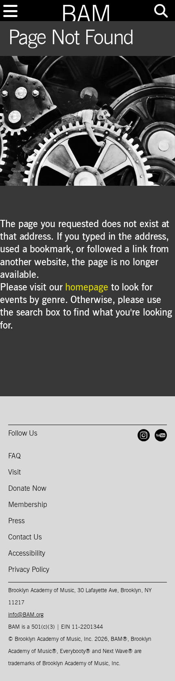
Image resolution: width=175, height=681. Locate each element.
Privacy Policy (28, 570)
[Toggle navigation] (10, 11)
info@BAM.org (26, 615)
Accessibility (26, 553)
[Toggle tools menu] (161, 11)
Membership (27, 505)
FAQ (14, 456)
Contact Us (25, 537)
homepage (86, 287)
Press (16, 521)
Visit (14, 472)
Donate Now (27, 488)
